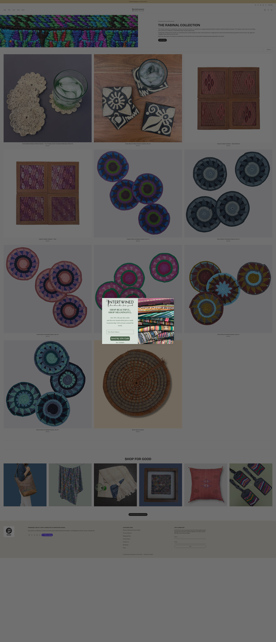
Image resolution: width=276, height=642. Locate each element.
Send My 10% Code (120, 338)
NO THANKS (120, 342)
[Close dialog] (172, 300)
